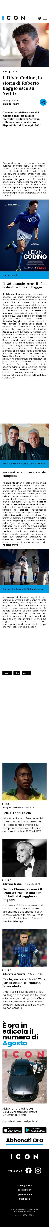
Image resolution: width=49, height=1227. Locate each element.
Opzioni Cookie (24, 1194)
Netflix (26, 673)
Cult (8, 804)
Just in (14, 71)
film (17, 673)
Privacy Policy (24, 1185)
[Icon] (13, 19)
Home (5, 71)
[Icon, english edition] (39, 19)
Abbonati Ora (24, 1140)
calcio (7, 673)
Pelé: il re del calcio (16, 813)
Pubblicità (24, 1199)
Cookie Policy (24, 1190)
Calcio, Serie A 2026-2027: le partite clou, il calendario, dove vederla (23, 982)
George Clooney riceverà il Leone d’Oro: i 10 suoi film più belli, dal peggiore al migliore (22, 894)
